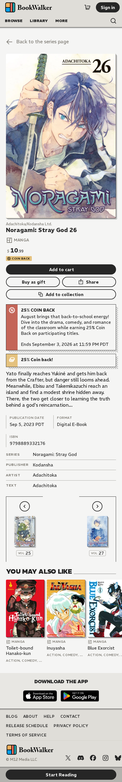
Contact (70, 716)
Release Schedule (27, 726)
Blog (12, 716)
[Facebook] (93, 758)
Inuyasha (56, 648)
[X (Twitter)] (68, 758)
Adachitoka (45, 475)
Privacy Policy (71, 726)
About (30, 716)
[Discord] (80, 758)
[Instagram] (105, 758)
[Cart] (87, 7)
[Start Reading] (61, 136)
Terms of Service (26, 735)
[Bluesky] (118, 758)
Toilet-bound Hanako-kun (19, 650)
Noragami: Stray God (55, 454)
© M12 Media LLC (21, 759)
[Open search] (113, 21)
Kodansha (43, 465)
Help (49, 716)
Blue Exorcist (101, 648)
